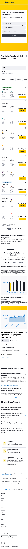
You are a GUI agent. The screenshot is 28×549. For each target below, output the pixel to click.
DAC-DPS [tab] (17, 248)
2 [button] (12, 228)
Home (6, 489)
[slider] (26, 75)
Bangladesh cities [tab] (14, 340)
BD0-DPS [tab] (7, 262)
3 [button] (15, 228)
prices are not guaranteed (6, 474)
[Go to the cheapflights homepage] (10, 2)
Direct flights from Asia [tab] (7, 344)
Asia (9, 489)
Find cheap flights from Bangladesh (10, 385)
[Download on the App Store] (13, 536)
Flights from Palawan (6, 364)
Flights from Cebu (6, 359)
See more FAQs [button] (14, 397)
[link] (4, 543)
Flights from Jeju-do (6, 362)
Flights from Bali (5, 357)
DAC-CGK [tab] (10, 248)
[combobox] (15, 68)
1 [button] (9, 228)
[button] (2, 2)
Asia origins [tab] (5, 340)
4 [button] (18, 228)
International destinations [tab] (8, 347)
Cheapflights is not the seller (9, 478)
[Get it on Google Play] (4, 536)
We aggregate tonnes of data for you (11, 481)
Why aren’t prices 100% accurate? (10, 483)
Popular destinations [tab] (7, 350)
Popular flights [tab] (17, 350)
